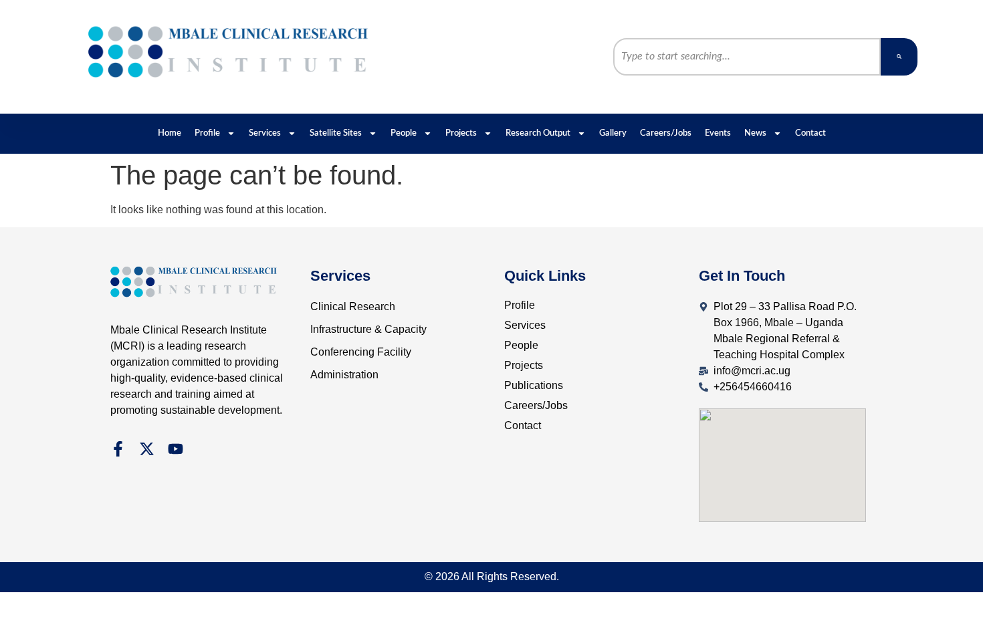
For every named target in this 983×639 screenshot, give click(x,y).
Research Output (538, 133)
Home (169, 133)
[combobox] (747, 57)
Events (718, 133)
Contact (810, 133)
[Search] (899, 57)
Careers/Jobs (665, 133)
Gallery (613, 133)
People (404, 133)
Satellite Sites (336, 133)
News (755, 133)
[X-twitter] (146, 449)
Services (265, 133)
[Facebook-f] (118, 449)
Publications (533, 385)
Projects (461, 133)
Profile (207, 133)
